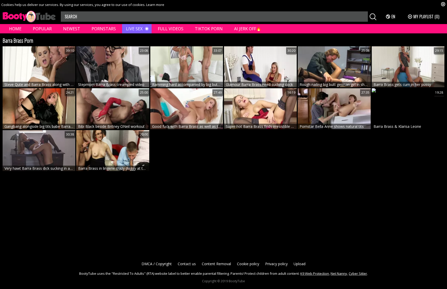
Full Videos (170, 29)
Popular (42, 29)
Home (15, 29)
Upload (300, 263)
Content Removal (216, 263)
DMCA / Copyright (156, 263)
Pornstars (104, 29)
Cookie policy (248, 263)
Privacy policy (276, 263)
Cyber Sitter (358, 273)
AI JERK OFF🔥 (247, 29)
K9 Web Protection (314, 273)
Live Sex (134, 29)
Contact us (187, 263)
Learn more (155, 4)
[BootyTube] (29, 17)
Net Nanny (339, 273)
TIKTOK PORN (209, 29)
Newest (71, 29)
